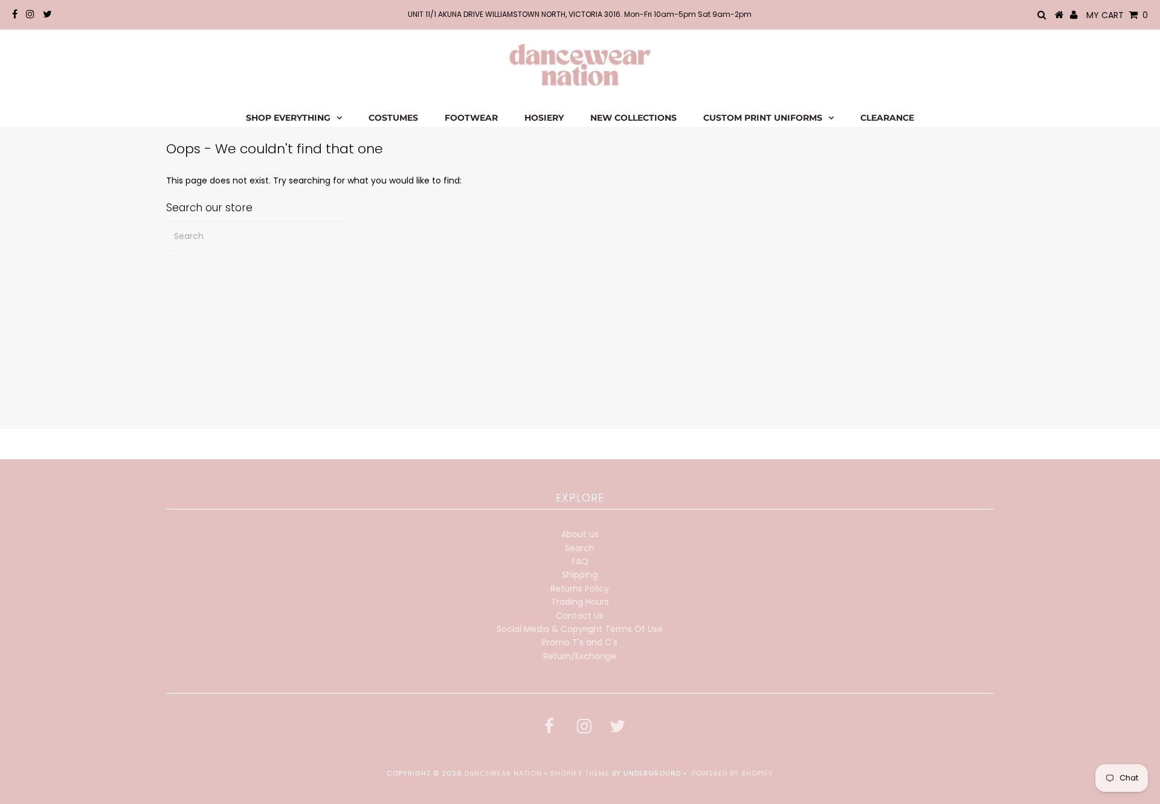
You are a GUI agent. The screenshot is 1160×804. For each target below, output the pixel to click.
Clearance (887, 117)
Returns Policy (579, 588)
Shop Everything (288, 117)
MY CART (1117, 15)
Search (579, 548)
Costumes (393, 117)
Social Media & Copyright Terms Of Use (580, 629)
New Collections (633, 117)
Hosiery (544, 117)
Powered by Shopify (732, 773)
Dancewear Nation (503, 773)
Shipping (580, 575)
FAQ (580, 561)
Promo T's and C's (579, 642)
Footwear (471, 117)
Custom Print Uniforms (762, 117)
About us (580, 534)
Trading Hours (580, 602)
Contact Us (580, 616)
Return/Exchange (579, 656)
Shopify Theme (580, 773)
